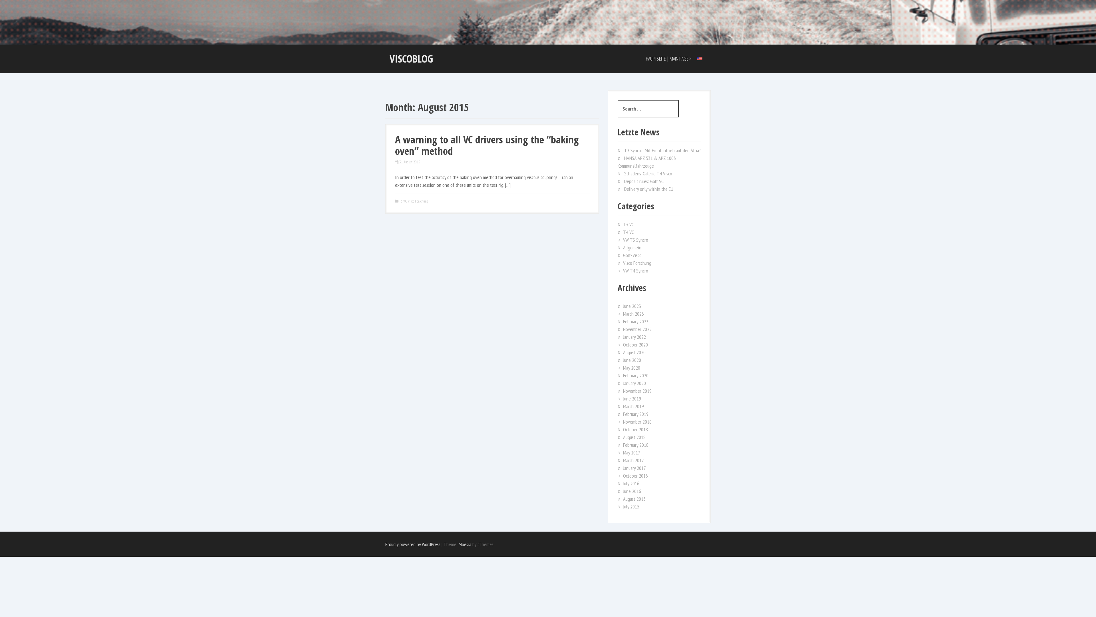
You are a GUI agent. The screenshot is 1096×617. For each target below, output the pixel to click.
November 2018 (637, 421)
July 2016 (631, 483)
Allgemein (632, 247)
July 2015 (631, 506)
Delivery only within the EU (648, 189)
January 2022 (634, 337)
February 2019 (635, 414)
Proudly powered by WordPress (412, 544)
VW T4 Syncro (635, 270)
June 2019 (632, 398)
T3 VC (403, 201)
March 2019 (633, 406)
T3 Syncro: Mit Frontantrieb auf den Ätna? (662, 150)
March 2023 (633, 313)
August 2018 (634, 437)
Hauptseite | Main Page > (669, 58)
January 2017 (634, 468)
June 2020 (632, 360)
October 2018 (635, 429)
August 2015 (634, 499)
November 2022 (637, 329)
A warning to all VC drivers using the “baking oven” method (487, 145)
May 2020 (631, 367)
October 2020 (635, 344)
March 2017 (633, 460)
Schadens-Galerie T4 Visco (648, 173)
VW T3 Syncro (635, 240)
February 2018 (635, 445)
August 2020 (634, 352)
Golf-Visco (632, 255)
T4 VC (628, 232)
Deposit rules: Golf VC (644, 181)
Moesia (465, 544)
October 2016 (635, 475)
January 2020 (634, 383)
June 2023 (632, 306)
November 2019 (637, 391)
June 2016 (632, 491)
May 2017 (631, 452)
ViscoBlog (411, 59)
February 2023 (635, 321)
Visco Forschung (418, 201)
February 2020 (635, 375)
